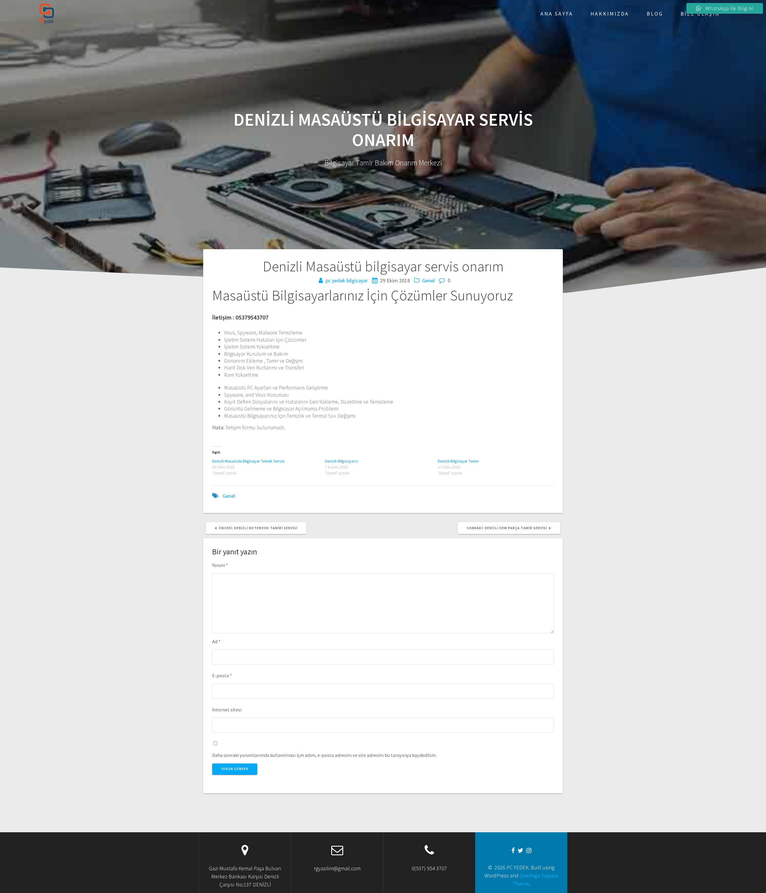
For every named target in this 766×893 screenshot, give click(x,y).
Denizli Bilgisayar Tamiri (458, 461)
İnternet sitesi (226, 710)
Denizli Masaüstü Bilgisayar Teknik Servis (248, 461)
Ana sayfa (556, 13)
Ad (216, 641)
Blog (655, 13)
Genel (428, 280)
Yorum (220, 565)
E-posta (222, 676)
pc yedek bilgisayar (347, 280)
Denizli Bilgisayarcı (341, 461)
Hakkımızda (609, 13)
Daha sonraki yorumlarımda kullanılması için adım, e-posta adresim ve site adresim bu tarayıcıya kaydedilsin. (324, 755)
